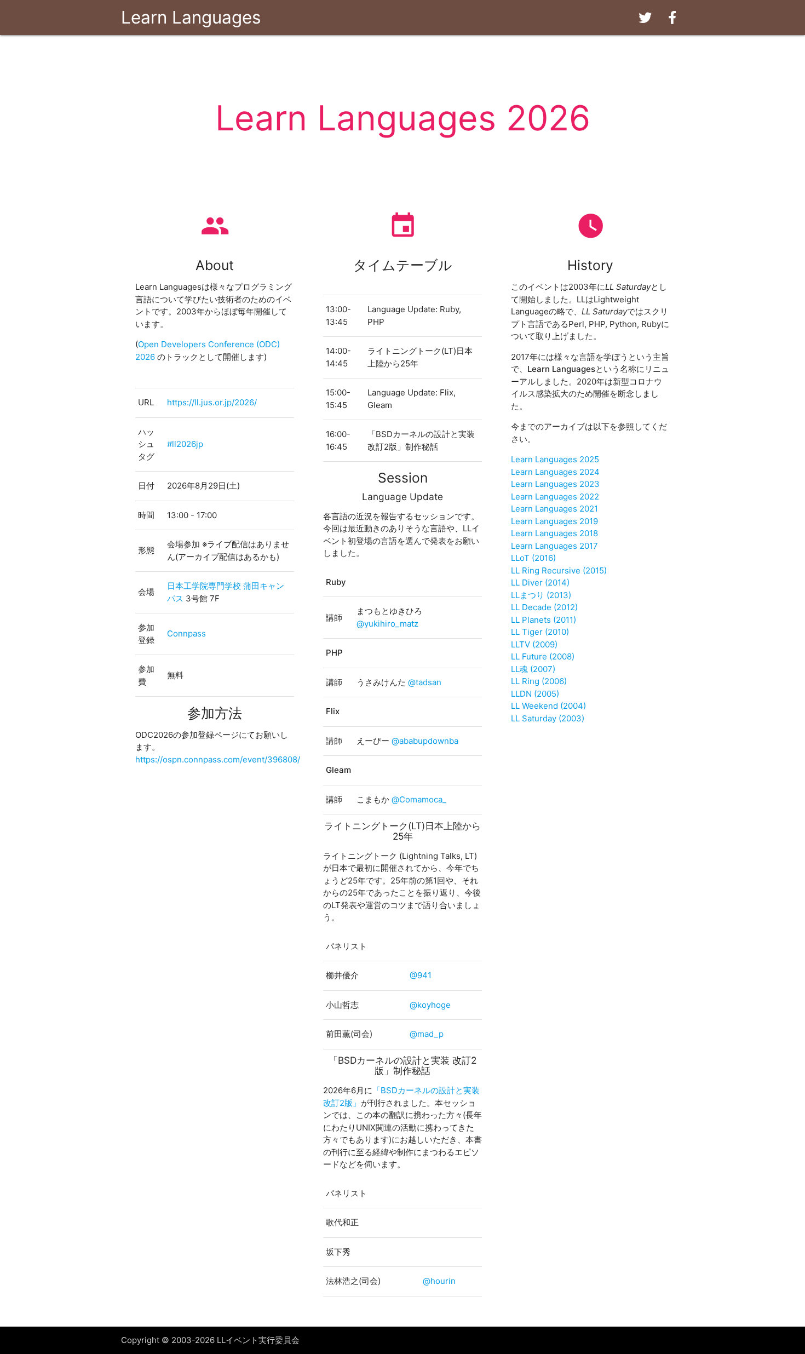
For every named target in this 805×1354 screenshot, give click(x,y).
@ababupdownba (425, 741)
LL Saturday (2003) (547, 718)
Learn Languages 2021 (554, 508)
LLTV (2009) (534, 644)
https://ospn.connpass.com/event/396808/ (217, 759)
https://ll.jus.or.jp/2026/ (212, 402)
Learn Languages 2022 (555, 496)
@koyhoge (430, 1005)
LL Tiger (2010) (540, 632)
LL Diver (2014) (540, 582)
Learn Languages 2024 (555, 472)
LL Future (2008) (542, 656)
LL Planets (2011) (543, 620)
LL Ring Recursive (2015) (559, 570)
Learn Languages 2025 (555, 459)
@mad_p (427, 1034)
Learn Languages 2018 (554, 533)
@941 (421, 975)
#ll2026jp (185, 444)
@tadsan (424, 682)
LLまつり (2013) (541, 595)
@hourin (439, 1281)
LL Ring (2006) (539, 681)
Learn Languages (191, 17)
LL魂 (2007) (533, 669)
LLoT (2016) (533, 558)
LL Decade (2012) (544, 607)
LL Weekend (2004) (548, 706)
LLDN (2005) (535, 694)
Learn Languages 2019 (554, 521)
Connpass (186, 633)
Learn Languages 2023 (555, 484)
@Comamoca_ (419, 799)
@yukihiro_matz (387, 623)
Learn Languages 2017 (554, 546)
